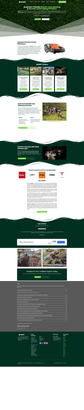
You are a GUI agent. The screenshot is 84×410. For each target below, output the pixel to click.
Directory (19, 363)
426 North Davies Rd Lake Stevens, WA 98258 (64, 345)
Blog (39, 1)
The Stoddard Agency (63, 362)
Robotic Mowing (23, 89)
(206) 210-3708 (64, 355)
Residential (36, 89)
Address (64, 340)
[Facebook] (40, 343)
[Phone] (64, 351)
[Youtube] (47, 343)
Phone (64, 352)
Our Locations (53, 1)
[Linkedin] (45, 343)
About (35, 1)
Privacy (33, 362)
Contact (47, 1)
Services (31, 1)
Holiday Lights (60, 89)
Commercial (48, 89)
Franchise (43, 1)
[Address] (64, 338)
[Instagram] (42, 343)
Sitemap (42, 362)
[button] (43, 119)
